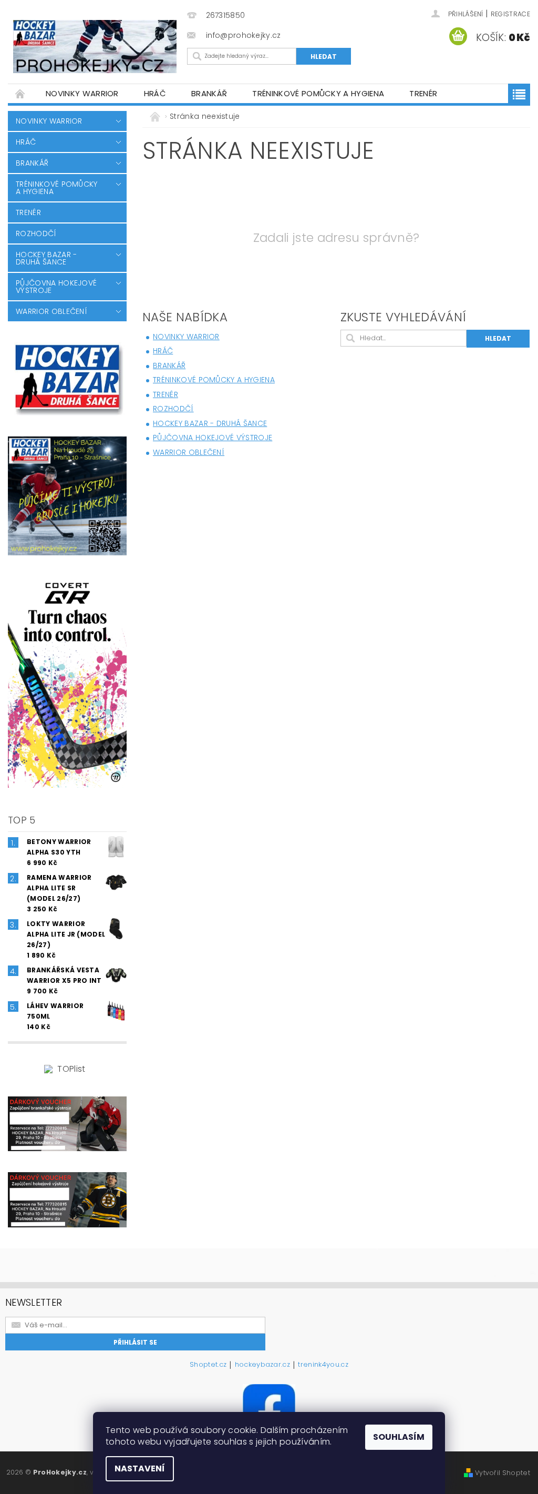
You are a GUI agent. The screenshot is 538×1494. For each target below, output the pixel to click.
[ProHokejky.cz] (95, 46)
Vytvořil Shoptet (502, 1472)
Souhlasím (399, 1437)
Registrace (510, 13)
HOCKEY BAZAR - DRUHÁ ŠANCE (46, 258)
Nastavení (140, 1468)
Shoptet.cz (208, 1365)
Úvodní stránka (20, 93)
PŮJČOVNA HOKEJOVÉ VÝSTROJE (56, 287)
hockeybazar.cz (262, 1365)
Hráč (155, 93)
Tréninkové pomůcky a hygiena (318, 93)
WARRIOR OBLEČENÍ (51, 311)
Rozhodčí (36, 233)
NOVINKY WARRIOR (82, 93)
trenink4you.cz (323, 1365)
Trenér (423, 93)
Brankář (209, 93)
